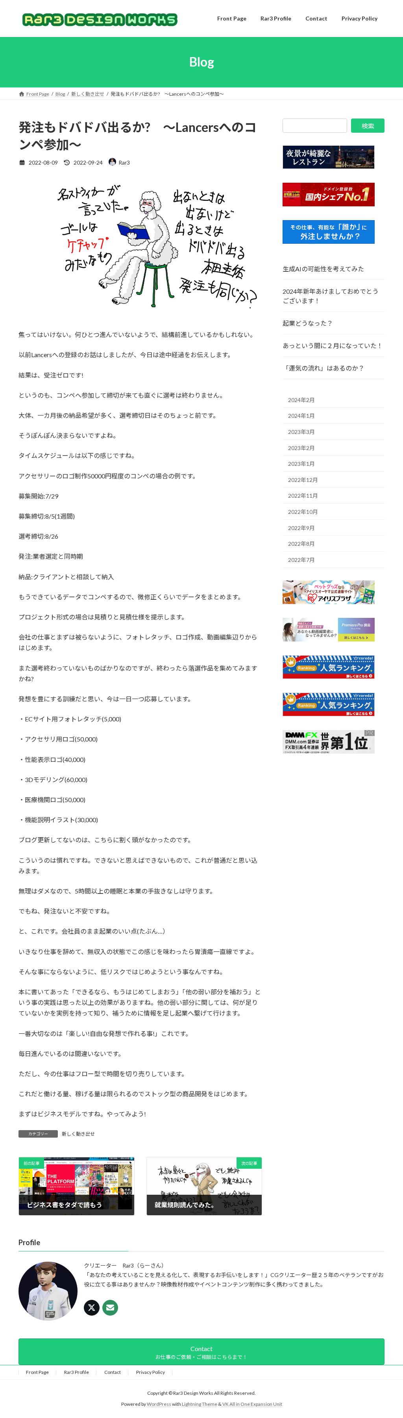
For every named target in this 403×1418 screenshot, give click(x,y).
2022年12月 (303, 479)
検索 (368, 126)
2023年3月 (301, 431)
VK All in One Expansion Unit (252, 1404)
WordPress (159, 1404)
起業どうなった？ (308, 323)
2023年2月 (301, 447)
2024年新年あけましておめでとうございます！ (331, 295)
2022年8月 (301, 543)
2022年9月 (301, 527)
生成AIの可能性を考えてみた (323, 268)
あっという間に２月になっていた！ (333, 345)
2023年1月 (301, 463)
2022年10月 (303, 511)
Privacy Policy (150, 1372)
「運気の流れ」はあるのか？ (323, 368)
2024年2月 (301, 399)
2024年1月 (301, 415)
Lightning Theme (199, 1404)
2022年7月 (301, 559)
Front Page (37, 1372)
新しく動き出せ (78, 1134)
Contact (112, 1372)
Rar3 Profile (76, 1372)
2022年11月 (303, 495)
